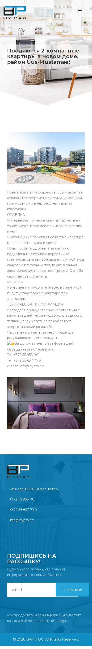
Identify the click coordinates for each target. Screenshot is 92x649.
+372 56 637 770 (23, 510)
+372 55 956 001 (22, 499)
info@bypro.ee (21, 520)
